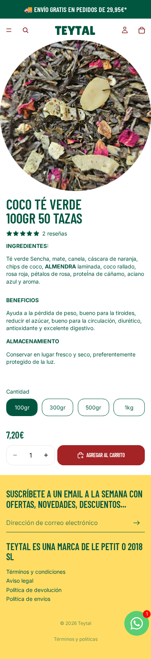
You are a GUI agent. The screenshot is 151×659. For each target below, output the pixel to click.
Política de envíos (28, 598)
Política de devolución (34, 590)
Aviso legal (19, 580)
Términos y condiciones (35, 571)
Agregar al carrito (105, 455)
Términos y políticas (76, 639)
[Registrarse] (137, 523)
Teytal (84, 623)
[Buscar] (25, 30)
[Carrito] (141, 30)
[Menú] (9, 30)
